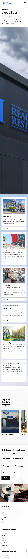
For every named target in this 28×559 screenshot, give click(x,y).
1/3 (2, 454)
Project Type (4, 463)
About (3, 512)
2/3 (14, 454)
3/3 (26, 454)
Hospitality (4, 538)
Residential (4, 545)
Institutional (4, 540)
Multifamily (4, 543)
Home (2, 510)
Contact (3, 522)
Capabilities (4, 515)
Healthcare (4, 536)
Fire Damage (4, 555)
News (2, 520)
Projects (3, 517)
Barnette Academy (7, 434)
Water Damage (5, 557)
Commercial (4, 533)
